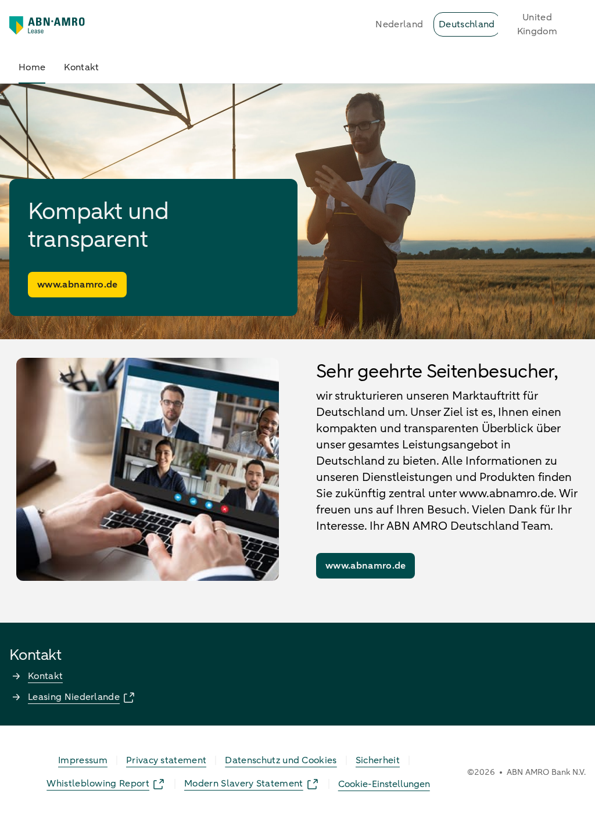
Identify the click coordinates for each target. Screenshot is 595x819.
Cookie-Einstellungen (384, 784)
